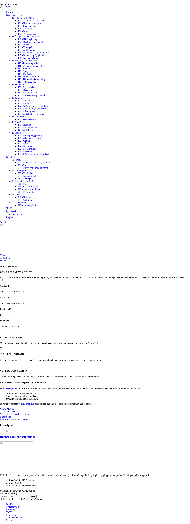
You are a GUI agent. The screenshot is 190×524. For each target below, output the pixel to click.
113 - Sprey (23, 71)
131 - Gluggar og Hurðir (29, 138)
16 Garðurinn (18, 116)
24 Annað (16, 194)
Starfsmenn (17, 214)
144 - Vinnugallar (26, 47)
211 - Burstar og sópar (28, 186)
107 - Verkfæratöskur (28, 34)
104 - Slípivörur (25, 28)
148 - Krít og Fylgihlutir (29, 58)
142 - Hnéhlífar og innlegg (30, 42)
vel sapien (11, 388)
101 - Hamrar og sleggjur (29, 23)
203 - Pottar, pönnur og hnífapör (33, 168)
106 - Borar (23, 31)
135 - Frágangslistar (27, 148)
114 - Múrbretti (25, 74)
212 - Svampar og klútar (29, 189)
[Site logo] (6, 6)
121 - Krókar (24, 100)
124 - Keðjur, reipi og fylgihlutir (33, 106)
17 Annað (16, 122)
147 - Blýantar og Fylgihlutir (31, 55)
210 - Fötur (23, 184)
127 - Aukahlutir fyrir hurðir (31, 114)
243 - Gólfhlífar (25, 200)
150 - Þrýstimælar (26, 87)
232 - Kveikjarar (25, 178)
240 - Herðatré (24, 197)
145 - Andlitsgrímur (27, 50)
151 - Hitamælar (25, 90)
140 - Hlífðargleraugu (28, 39)
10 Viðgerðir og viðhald (23, 18)
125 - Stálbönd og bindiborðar (32, 108)
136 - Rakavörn (25, 151)
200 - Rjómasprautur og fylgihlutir (34, 162)
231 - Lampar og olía (28, 176)
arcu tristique (27, 403)
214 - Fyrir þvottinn (27, 192)
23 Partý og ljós (19, 170)
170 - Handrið (24, 124)
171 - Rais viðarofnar (28, 127)
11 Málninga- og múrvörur (24, 60)
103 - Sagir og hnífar (27, 26)
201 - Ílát (22, 165)
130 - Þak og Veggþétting (30, 135)
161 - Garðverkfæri (27, 119)
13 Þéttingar (17, 132)
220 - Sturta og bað (27, 205)
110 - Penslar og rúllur (28, 63)
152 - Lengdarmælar (27, 92)
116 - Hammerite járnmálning (31, 79)
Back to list (5, 417)
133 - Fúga (23, 143)
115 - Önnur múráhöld (28, 76)
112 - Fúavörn (24, 68)
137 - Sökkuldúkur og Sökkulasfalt (34, 154)
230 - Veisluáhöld (26, 173)
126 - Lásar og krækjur (28, 111)
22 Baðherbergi (19, 202)
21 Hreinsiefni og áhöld (23, 181)
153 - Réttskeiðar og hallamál (31, 95)
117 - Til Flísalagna (27, 82)
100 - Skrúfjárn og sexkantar (31, 20)
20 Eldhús (16, 160)
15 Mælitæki (18, 84)
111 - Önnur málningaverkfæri (32, 66)
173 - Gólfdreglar (26, 130)
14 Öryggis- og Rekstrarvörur (26, 36)
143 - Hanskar (24, 44)
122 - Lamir (23, 103)
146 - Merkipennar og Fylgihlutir (33, 52)
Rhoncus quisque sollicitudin (17, 436)
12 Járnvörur (18, 98)
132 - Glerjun (24, 140)
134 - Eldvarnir (25, 146)
